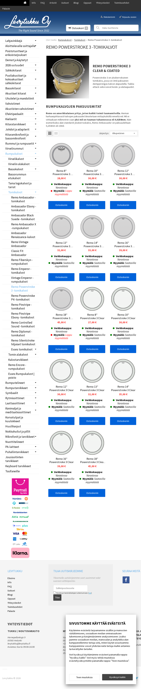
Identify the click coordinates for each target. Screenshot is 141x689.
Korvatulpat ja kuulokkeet (14, 419)
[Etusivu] (25, 3)
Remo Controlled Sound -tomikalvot (23, 324)
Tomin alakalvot (18, 354)
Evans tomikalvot (21, 349)
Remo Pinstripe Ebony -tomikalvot (22, 315)
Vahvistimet (12, 104)
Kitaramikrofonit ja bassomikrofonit (17, 136)
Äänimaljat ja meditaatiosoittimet (18, 410)
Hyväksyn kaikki (117, 677)
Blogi (76, 2)
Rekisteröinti (109, 17)
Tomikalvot (15, 192)
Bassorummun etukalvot (17, 176)
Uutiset (65, 2)
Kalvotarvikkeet (18, 360)
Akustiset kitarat (15, 93)
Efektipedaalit (14, 114)
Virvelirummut (14, 148)
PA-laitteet (12, 447)
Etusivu (11, 578)
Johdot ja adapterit (17, 129)
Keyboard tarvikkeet (18, 466)
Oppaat (87, 2)
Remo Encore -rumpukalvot (17, 367)
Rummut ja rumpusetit (19, 143)
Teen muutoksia (84, 677)
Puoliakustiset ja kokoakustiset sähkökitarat (15, 79)
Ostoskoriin (61, 205)
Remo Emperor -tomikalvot (21, 271)
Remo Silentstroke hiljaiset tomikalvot (23, 342)
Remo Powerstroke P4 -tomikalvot (23, 297)
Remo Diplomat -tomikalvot (21, 333)
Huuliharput (13, 426)
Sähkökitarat (13, 70)
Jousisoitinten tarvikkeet (14, 459)
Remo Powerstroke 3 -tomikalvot (23, 288)
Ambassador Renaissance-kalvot (23, 235)
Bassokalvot (15, 169)
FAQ (43, 2)
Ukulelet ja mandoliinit (19, 98)
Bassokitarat (13, 88)
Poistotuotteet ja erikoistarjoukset (16, 53)
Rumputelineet (15, 383)
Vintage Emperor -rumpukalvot (22, 279)
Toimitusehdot (121, 2)
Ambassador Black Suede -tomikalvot (23, 217)
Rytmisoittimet (14, 398)
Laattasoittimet (15, 403)
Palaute (6, 8)
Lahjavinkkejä (13, 41)
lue (90, 593)
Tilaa (57, 597)
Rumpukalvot (14, 154)
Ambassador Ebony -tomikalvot (23, 208)
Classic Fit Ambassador (18, 253)
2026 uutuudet (14, 65)
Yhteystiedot (103, 2)
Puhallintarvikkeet (17, 452)
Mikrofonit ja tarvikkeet (20, 437)
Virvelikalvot (16, 159)
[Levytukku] (27, 22)
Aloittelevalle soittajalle (20, 46)
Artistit (53, 2)
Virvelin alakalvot (19, 164)
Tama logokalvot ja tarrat (19, 185)
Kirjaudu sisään (129, 17)
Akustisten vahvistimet (19, 109)
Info (34, 2)
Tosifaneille (12, 471)
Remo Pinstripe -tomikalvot (21, 306)
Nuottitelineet (14, 442)
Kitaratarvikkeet (15, 124)
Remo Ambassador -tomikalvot (23, 199)
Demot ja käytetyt (16, 60)
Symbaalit (11, 393)
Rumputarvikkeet (16, 388)
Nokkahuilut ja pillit (17, 431)
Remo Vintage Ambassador (19, 244)
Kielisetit (11, 119)
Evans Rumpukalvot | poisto (21, 376)
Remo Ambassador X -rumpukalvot (23, 226)
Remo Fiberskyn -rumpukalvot (22, 262)
